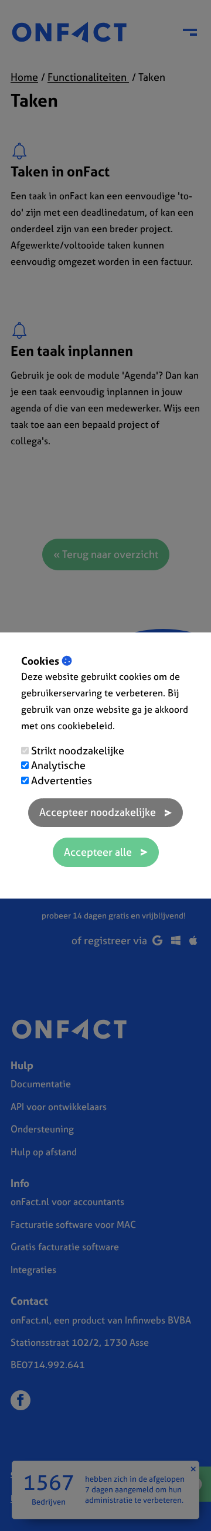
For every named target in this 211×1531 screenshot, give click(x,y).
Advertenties (61, 780)
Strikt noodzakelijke (77, 750)
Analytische (58, 765)
